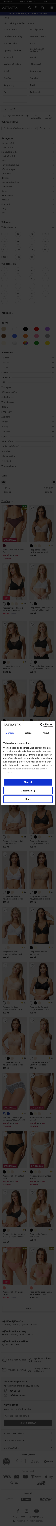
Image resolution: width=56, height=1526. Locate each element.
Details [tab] (28, 733)
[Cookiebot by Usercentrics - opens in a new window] (40, 725)
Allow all (28, 782)
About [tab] (46, 733)
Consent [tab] (10, 733)
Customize (26, 790)
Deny (28, 799)
